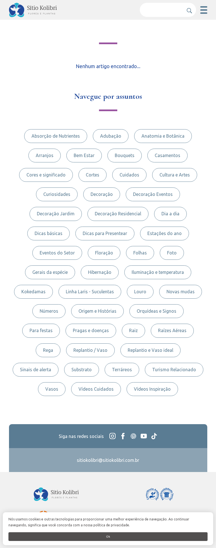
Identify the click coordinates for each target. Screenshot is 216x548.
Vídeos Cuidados (96, 389)
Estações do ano (164, 233)
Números (49, 311)
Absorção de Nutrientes (56, 135)
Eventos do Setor (57, 252)
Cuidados (129, 174)
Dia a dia (170, 213)
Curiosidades (56, 194)
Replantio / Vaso (90, 350)
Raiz (133, 330)
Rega (48, 350)
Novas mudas (180, 291)
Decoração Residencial (118, 213)
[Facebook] (123, 436)
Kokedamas (33, 291)
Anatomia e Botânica (162, 135)
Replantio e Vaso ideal (150, 350)
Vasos (51, 389)
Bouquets (124, 155)
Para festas (41, 330)
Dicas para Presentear (105, 233)
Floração (104, 252)
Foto (172, 252)
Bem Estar (84, 155)
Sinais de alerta (35, 369)
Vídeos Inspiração (152, 389)
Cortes (92, 174)
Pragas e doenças (91, 330)
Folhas (140, 252)
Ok (108, 536)
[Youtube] (144, 436)
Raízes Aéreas (172, 330)
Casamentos (167, 155)
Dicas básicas (48, 233)
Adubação (110, 135)
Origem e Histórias (97, 311)
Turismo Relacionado (174, 369)
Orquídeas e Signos (156, 311)
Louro (140, 291)
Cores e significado (46, 174)
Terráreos (122, 369)
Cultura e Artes (174, 174)
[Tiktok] (154, 436)
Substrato (81, 369)
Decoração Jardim (56, 213)
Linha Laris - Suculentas (90, 291)
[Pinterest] (133, 436)
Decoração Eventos (153, 194)
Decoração (102, 194)
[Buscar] (187, 8)
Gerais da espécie (50, 272)
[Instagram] (112, 436)
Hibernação (99, 272)
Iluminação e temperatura (158, 272)
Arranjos (44, 155)
